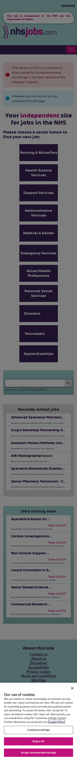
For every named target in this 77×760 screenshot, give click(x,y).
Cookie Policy (57, 722)
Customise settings (38, 729)
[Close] (72, 688)
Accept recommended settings (38, 752)
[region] (38, 721)
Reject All (38, 741)
